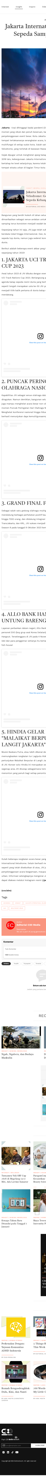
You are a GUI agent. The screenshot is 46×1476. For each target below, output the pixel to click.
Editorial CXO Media (28, 925)
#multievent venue (17, 908)
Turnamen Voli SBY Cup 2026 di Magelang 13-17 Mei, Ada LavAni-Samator (15, 1179)
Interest (5, 7)
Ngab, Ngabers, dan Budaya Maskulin (18, 1056)
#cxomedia (7, 903)
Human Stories (15, 1340)
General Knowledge (18, 1051)
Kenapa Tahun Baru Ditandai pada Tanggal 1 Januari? (14, 1224)
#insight (18, 903)
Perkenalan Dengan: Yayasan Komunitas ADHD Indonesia (13, 1347)
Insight (19, 7)
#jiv (5, 908)
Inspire (32, 7)
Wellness (15, 1172)
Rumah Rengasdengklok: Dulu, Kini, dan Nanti (16, 1390)
